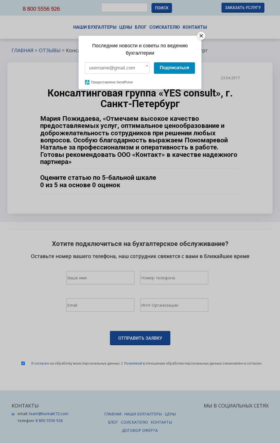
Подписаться (174, 67)
